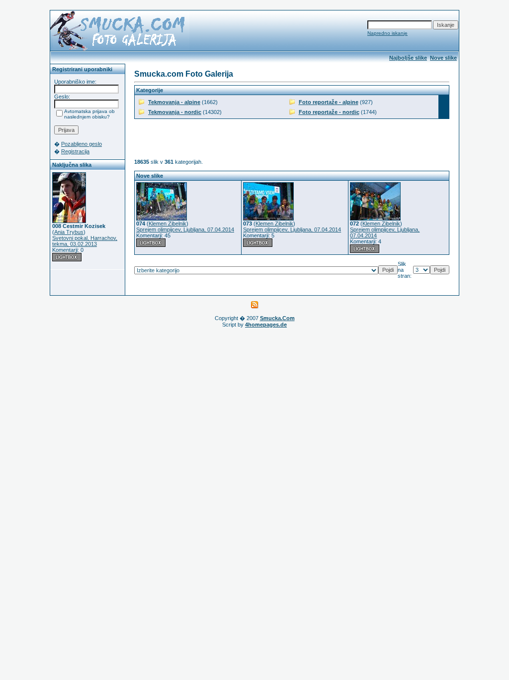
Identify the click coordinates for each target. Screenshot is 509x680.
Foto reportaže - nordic (329, 112)
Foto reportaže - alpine (328, 102)
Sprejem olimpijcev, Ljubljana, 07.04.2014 (185, 229)
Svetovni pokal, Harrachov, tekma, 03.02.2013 (84, 241)
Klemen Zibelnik (167, 224)
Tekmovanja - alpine (174, 102)
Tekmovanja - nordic (174, 112)
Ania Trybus (69, 232)
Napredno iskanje (387, 33)
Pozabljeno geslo (81, 144)
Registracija (75, 151)
